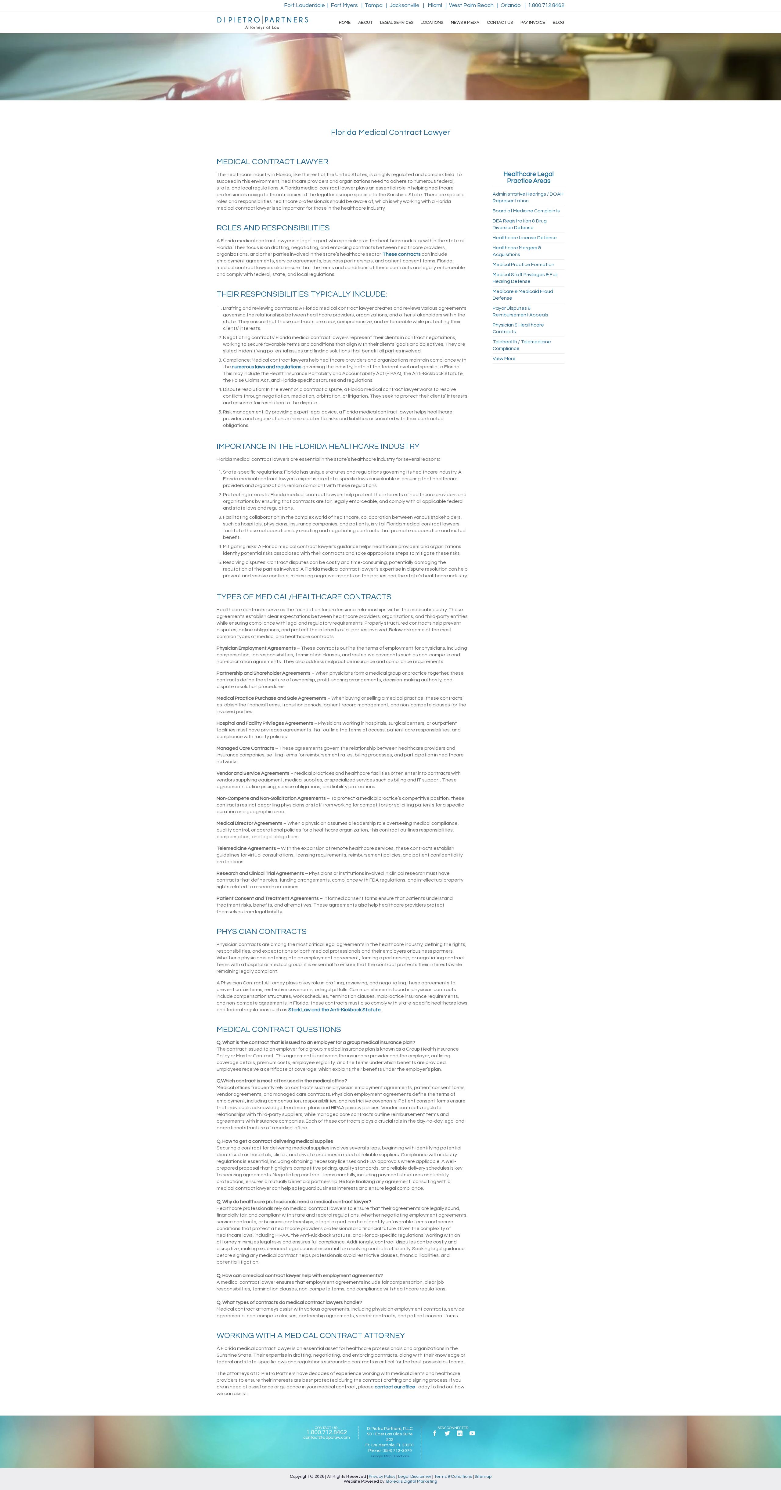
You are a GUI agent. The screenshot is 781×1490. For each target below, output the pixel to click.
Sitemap (483, 1476)
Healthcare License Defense (525, 237)
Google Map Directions (390, 1456)
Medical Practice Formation (523, 264)
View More (504, 358)
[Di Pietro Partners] (262, 23)
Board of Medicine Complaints (526, 210)
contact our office (395, 1386)
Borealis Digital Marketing (411, 1481)
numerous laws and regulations (266, 366)
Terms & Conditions (453, 1476)
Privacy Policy (382, 1476)
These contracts (402, 254)
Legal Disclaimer (414, 1476)
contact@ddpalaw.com (326, 1437)
